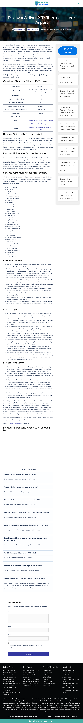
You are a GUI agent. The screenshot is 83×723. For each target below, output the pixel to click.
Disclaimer (57, 717)
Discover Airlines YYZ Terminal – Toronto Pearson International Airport (67, 65)
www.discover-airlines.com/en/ (40, 117)
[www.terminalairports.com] (41, 3)
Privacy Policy (65, 717)
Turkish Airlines (47, 677)
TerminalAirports (19, 29)
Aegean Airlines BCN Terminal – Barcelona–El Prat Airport (70, 679)
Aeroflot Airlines (47, 675)
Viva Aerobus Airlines (49, 683)
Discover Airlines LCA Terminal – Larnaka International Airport (67, 195)
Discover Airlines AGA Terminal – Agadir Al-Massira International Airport (67, 166)
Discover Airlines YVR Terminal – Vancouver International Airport (67, 151)
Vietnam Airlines (47, 681)
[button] (78, 3)
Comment (11, 612)
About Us (49, 717)
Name (10, 627)
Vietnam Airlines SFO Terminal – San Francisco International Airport (70, 690)
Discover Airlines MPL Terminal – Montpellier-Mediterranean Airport (67, 126)
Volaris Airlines (47, 686)
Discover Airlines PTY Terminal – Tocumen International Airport (67, 80)
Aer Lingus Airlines (48, 673)
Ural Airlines (46, 679)
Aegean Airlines (47, 670)
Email (10, 635)
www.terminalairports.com (19, 717)
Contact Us (74, 717)
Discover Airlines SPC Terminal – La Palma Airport (67, 181)
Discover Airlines (32, 29)
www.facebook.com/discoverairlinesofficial (41, 120)
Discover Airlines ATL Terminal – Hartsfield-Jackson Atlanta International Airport (67, 95)
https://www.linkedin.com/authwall (40, 124)
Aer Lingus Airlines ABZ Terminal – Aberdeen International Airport (9, 679)
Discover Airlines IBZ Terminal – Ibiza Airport (68, 138)
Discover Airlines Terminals (16, 424)
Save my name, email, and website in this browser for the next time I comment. (26, 646)
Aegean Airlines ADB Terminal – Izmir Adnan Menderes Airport (9, 673)
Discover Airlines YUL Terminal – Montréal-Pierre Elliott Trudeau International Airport (67, 111)
